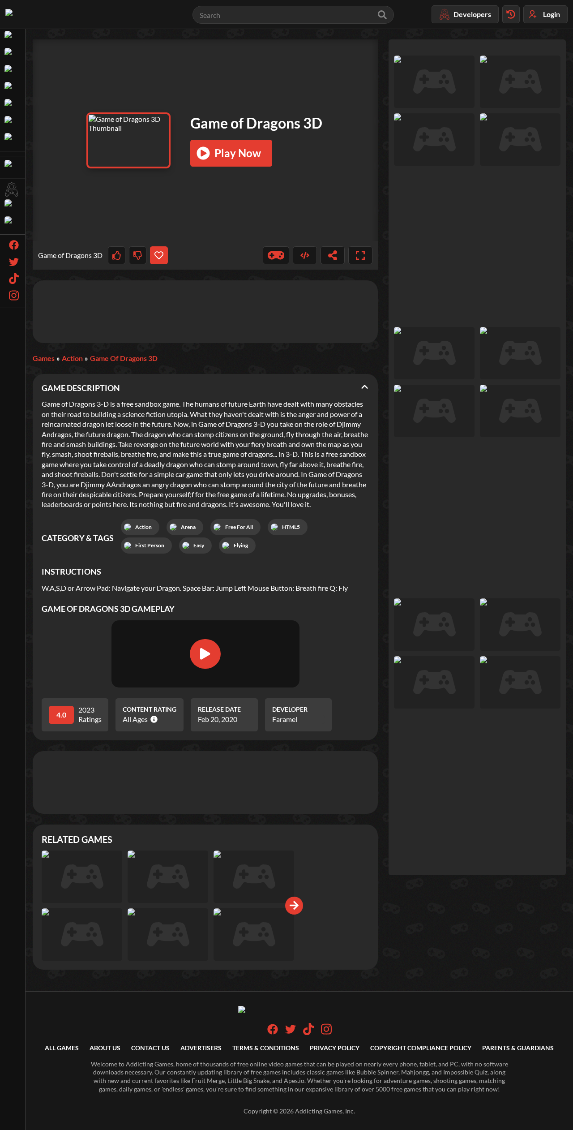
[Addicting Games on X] (290, 1032)
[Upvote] (116, 255)
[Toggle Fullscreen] (360, 255)
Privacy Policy (334, 1048)
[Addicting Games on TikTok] (308, 1032)
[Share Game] (333, 255)
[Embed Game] (305, 255)
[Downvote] (137, 255)
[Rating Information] (152, 719)
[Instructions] (276, 255)
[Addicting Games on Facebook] (272, 1032)
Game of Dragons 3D (124, 358)
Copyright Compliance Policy (420, 1048)
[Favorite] (158, 255)
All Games (62, 1048)
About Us (105, 1048)
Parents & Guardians (518, 1048)
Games (44, 358)
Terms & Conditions (265, 1048)
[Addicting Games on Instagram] (326, 1032)
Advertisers (201, 1048)
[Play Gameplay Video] (205, 654)
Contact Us (150, 1048)
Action (72, 358)
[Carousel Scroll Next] (294, 906)
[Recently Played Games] (511, 14)
